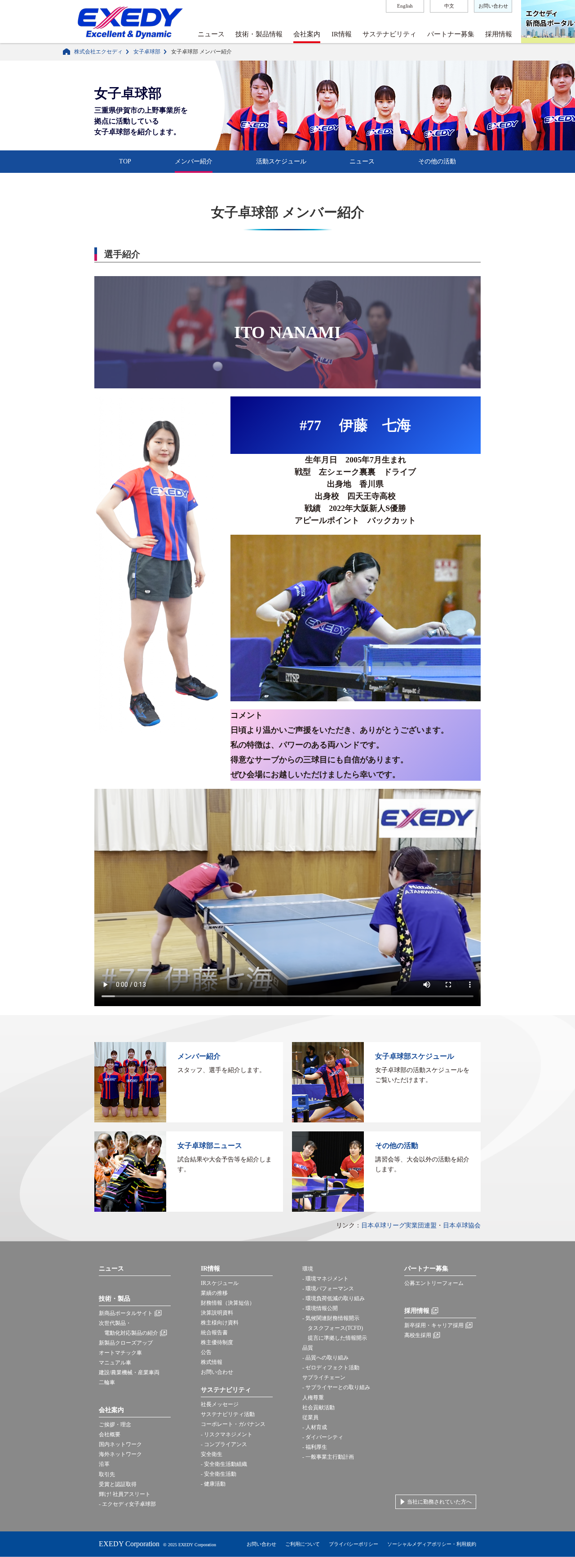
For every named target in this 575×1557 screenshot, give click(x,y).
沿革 (104, 1464)
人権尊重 (313, 1397)
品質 (307, 1348)
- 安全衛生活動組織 (224, 1464)
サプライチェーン (323, 1377)
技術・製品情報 (259, 34)
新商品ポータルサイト (126, 1313)
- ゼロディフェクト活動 (330, 1367)
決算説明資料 (217, 1313)
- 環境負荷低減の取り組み (333, 1298)
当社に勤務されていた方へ (439, 1502)
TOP (125, 161)
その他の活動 (437, 161)
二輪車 (107, 1382)
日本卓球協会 (462, 1225)
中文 (449, 6)
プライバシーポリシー (353, 1544)
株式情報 (211, 1362)
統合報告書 (214, 1332)
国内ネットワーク (120, 1444)
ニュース (211, 34)
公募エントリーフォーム (434, 1283)
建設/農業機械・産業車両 (129, 1372)
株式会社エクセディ (98, 51)
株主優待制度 (217, 1342)
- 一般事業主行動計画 (328, 1457)
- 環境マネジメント (325, 1279)
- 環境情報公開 (320, 1308)
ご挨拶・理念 (115, 1424)
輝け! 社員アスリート (124, 1494)
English (405, 6)
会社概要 (109, 1434)
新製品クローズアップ (126, 1343)
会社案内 (306, 34)
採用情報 (498, 34)
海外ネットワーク (120, 1454)
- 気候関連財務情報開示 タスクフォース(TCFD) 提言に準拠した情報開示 (334, 1328)
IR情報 (342, 34)
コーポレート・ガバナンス (233, 1424)
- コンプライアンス (224, 1444)
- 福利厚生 (314, 1447)
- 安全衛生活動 (218, 1474)
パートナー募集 (450, 34)
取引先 (107, 1474)
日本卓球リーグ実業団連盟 (399, 1225)
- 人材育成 (314, 1427)
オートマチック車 (120, 1353)
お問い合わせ (493, 6)
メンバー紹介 (193, 161)
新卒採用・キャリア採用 (434, 1325)
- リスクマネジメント (226, 1434)
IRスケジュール (220, 1283)
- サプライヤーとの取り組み (336, 1387)
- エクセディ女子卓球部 (127, 1504)
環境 (307, 1269)
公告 (206, 1352)
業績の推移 (214, 1293)
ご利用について (302, 1544)
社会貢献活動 (318, 1407)
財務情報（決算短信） (228, 1303)
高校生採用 (417, 1335)
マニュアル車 (115, 1362)
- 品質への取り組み (325, 1358)
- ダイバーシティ (322, 1437)
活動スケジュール (281, 161)
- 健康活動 (213, 1484)
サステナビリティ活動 (228, 1414)
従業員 (310, 1417)
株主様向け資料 (220, 1322)
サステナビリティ (389, 34)
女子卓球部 (146, 51)
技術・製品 (114, 1298)
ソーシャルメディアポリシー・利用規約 (431, 1544)
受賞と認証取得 (118, 1484)
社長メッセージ (220, 1404)
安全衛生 (211, 1454)
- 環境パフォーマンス (328, 1288)
